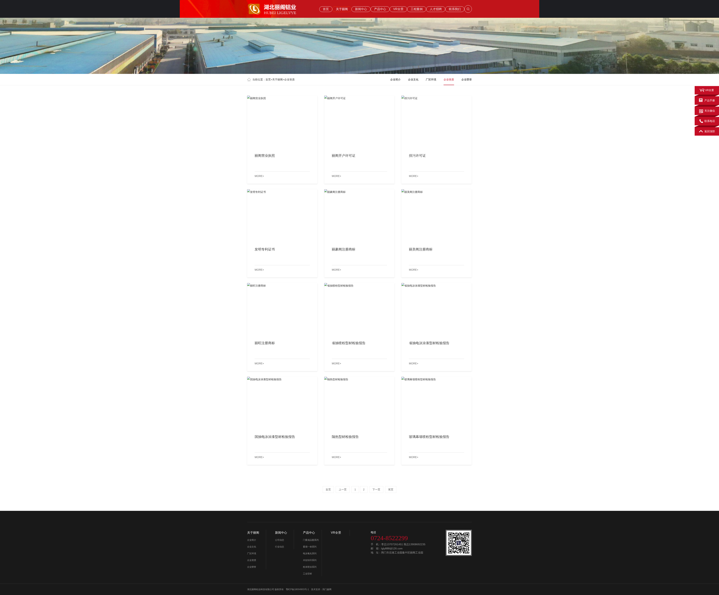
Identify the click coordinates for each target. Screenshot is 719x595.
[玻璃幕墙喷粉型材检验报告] (436, 403)
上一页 (343, 489)
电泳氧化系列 (309, 553)
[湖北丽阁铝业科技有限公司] (279, 8)
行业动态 (279, 546)
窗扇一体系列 (309, 546)
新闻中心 (361, 9)
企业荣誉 (466, 79)
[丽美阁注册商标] (436, 215)
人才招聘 (436, 9)
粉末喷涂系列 (309, 567)
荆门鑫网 (326, 589)
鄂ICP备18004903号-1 (297, 589)
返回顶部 (709, 131)
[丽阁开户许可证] (359, 122)
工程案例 (417, 9)
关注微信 (709, 110)
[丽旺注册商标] (282, 309)
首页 (326, 9)
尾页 (390, 489)
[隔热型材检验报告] (359, 403)
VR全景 (398, 9)
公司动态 (279, 540)
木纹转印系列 (309, 560)
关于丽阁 (342, 9)
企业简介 (395, 79)
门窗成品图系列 (311, 540)
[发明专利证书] (282, 215)
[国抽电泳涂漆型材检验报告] (282, 403)
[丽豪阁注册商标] (359, 215)
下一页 (376, 489)
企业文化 (413, 79)
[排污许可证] (436, 122)
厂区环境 (431, 79)
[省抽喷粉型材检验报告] (359, 309)
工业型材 (308, 573)
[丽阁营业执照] (282, 122)
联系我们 (455, 9)
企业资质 (289, 79)
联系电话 (709, 121)
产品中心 (380, 9)
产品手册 (709, 100)
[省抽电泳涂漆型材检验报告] (436, 309)
